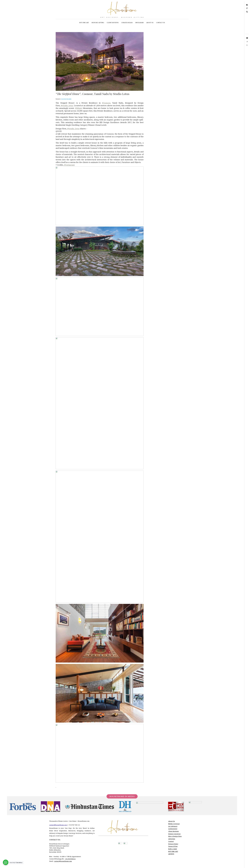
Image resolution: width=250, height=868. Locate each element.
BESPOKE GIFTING (98, 22)
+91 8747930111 (70, 859)
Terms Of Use (173, 846)
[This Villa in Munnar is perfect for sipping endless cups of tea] (247, 45)
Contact (171, 841)
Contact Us (160, 22)
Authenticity (172, 829)
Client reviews (113, 22)
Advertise (171, 839)
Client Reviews (173, 831)
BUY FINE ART (84, 22)
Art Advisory (172, 826)
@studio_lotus (67, 105)
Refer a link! (172, 849)
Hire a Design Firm (175, 836)
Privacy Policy (173, 844)
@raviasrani (69, 165)
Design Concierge (174, 834)
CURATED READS (127, 22)
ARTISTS (171, 854)
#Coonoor (106, 103)
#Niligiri (78, 108)
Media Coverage (174, 824)
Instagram (139, 22)
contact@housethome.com (58, 825)
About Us (149, 22)
